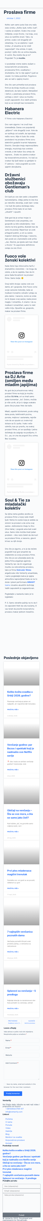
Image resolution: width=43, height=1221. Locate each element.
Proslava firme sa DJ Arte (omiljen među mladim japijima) (21, 378)
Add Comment (12, 1063)
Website (9, 1055)
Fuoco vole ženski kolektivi (20, 258)
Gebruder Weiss (24, 570)
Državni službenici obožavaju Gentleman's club (17, 182)
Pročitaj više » (13, 709)
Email (8, 1048)
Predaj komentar (13, 1093)
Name (8, 1040)
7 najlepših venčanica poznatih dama (21, 1175)
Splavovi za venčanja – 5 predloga (19, 1178)
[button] (21, 8)
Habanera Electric (14, 110)
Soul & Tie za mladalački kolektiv (17, 504)
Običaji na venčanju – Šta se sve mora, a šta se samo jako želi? (20, 814)
